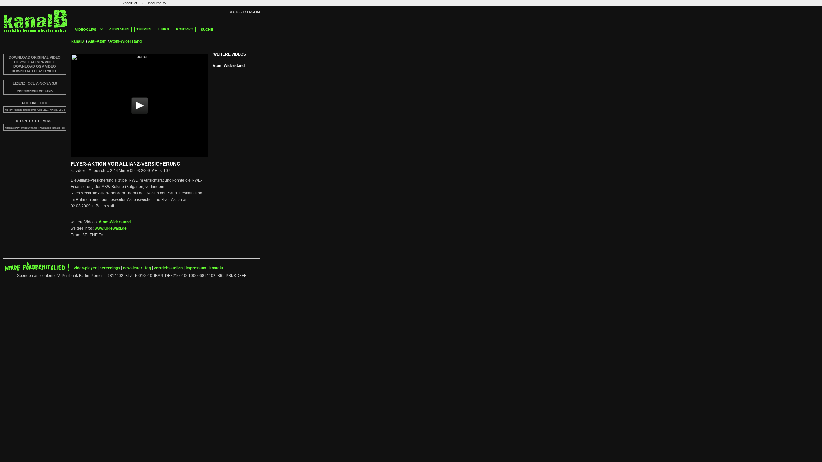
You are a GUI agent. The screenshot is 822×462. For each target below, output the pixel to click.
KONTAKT (184, 29)
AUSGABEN (119, 29)
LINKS (163, 29)
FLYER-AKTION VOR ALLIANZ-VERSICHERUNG (125, 164)
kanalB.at (130, 3)
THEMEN (143, 29)
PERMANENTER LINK (35, 91)
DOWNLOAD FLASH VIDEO (35, 71)
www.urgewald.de (111, 228)
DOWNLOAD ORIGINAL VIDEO (35, 57)
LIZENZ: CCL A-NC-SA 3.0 (35, 83)
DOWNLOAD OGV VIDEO (34, 66)
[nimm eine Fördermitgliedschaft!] (37, 270)
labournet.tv (157, 3)
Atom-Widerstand (115, 222)
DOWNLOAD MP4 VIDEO (35, 62)
